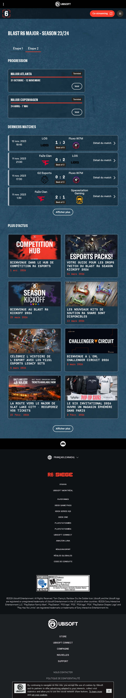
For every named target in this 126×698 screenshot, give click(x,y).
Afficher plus (63, 212)
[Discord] (63, 444)
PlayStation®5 (63, 523)
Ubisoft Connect (63, 643)
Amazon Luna (63, 541)
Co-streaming (100, 13)
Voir (77, 86)
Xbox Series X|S (63, 511)
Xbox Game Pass (63, 505)
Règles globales (63, 555)
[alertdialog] (63, 690)
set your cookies (39, 695)
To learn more (95, 691)
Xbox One (63, 517)
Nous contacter (63, 672)
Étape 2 (33, 48)
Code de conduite (63, 561)
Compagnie (63, 649)
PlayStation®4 (63, 529)
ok (109, 691)
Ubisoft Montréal (63, 490)
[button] (63, 143)
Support (63, 661)
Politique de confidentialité (63, 678)
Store (63, 636)
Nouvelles (63, 655)
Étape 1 (18, 48)
